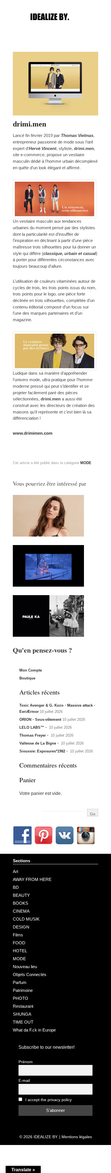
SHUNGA (22, 1014)
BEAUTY (21, 895)
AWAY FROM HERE (32, 879)
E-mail (24, 1080)
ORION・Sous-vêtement (40, 719)
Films (18, 934)
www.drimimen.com (32, 433)
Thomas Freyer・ (34, 735)
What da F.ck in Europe (34, 1030)
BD (16, 887)
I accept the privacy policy (48, 1100)
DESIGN (21, 927)
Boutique (27, 678)
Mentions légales (76, 1137)
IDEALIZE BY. (46, 1137)
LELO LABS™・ (33, 727)
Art (15, 871)
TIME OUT (23, 1022)
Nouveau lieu (25, 966)
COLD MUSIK (26, 919)
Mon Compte (30, 670)
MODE (85, 463)
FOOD (19, 942)
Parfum (19, 982)
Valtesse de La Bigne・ (39, 743)
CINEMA (21, 911)
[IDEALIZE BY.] (55, 27)
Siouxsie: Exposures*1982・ (44, 751)
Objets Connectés (29, 974)
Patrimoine (23, 990)
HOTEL (20, 950)
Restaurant (23, 1006)
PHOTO (20, 998)
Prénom (25, 1062)
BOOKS (20, 903)
